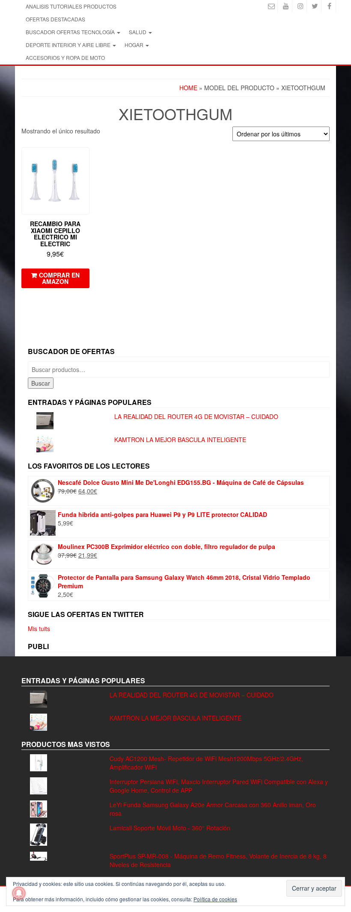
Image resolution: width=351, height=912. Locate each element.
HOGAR (135, 44)
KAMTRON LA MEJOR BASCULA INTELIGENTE (180, 439)
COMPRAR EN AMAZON (59, 278)
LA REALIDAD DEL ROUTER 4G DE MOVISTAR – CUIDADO (196, 416)
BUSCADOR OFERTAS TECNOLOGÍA (71, 31)
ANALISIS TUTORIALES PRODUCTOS (71, 6)
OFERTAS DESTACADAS (55, 19)
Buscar (40, 383)
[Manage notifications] (19, 893)
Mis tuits (39, 628)
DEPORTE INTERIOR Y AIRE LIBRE (69, 44)
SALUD (138, 31)
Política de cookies (215, 899)
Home (188, 87)
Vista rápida (85, 159)
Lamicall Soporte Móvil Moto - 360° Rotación (170, 827)
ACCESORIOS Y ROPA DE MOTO (65, 57)
